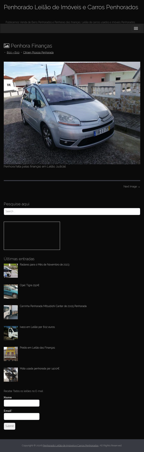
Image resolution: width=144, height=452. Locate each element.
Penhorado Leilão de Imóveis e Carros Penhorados (71, 7)
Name (8, 397)
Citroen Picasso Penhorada (38, 52)
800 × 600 (13, 52)
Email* (8, 410)
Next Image (132, 186)
